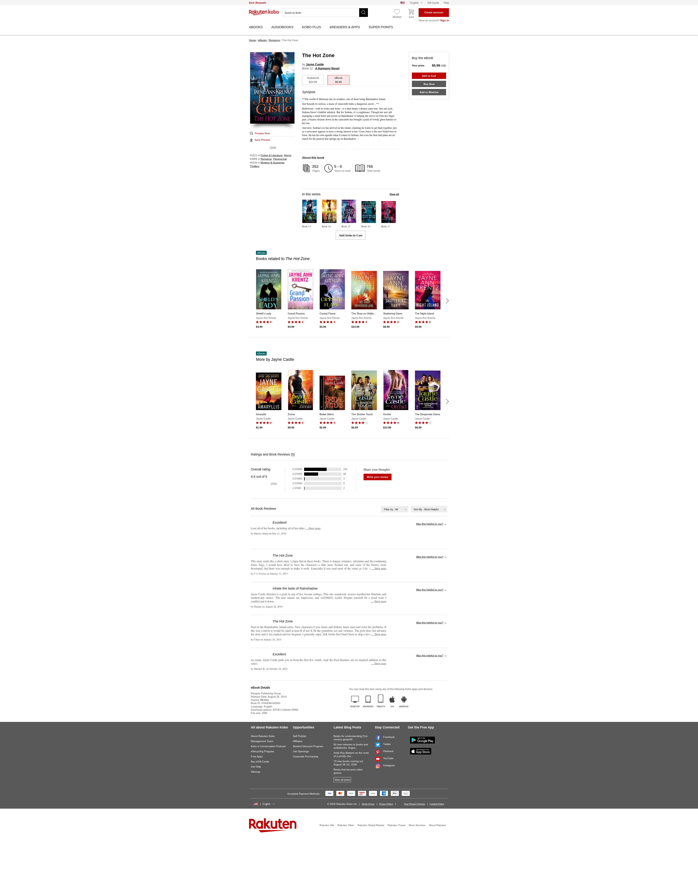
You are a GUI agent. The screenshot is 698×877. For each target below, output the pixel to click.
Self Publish (299, 736)
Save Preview (262, 139)
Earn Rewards (257, 2)
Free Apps (257, 756)
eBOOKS (256, 27)
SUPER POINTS (381, 27)
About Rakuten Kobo (263, 736)
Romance (266, 158)
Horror (287, 155)
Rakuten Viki (327, 825)
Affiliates (297, 741)
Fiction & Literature (271, 155)
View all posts (342, 779)
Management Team (262, 741)
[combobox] (394, 509)
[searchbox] (325, 12)
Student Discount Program (308, 746)
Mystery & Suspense (272, 162)
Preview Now (262, 133)
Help (446, 2)
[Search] (363, 12)
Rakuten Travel (396, 825)
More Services (417, 825)
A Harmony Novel (327, 68)
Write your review (377, 477)
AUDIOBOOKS (282, 27)
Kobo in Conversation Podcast (268, 746)
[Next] (447, 300)
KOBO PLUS (312, 27)
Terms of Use (368, 804)
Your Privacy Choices (414, 804)
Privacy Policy (386, 804)
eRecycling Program (262, 751)
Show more (312, 528)
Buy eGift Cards (260, 761)
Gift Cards (433, 2)
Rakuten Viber (346, 825)
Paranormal (280, 158)
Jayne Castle (315, 64)
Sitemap (255, 771)
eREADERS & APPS (345, 27)
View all (394, 194)
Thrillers (254, 166)
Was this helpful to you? (429, 523)
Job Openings (301, 751)
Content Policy (437, 804)
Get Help (256, 766)
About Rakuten (437, 825)
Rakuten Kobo (264, 12)
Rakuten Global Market (371, 825)
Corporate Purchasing (305, 756)
